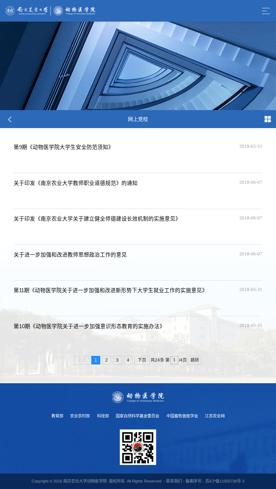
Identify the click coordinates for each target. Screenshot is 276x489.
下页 (142, 360)
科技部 (103, 416)
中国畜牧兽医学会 (182, 416)
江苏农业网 (215, 416)
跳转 (194, 360)
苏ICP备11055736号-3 (224, 481)
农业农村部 (80, 416)
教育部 (57, 416)
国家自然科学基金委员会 (137, 416)
